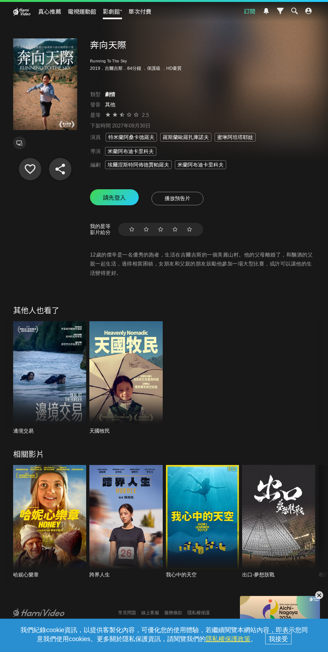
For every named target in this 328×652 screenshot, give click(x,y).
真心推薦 (49, 11)
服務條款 (173, 612)
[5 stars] (189, 229)
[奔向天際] (30, 169)
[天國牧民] (126, 378)
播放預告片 (177, 198)
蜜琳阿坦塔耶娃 (235, 137)
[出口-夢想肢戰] (279, 521)
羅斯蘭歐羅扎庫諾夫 (186, 137)
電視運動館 (82, 11)
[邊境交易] (49, 378)
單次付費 (140, 11)
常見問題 (127, 612)
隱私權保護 (198, 612)
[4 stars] (175, 229)
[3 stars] (160, 229)
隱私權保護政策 (228, 638)
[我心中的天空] (202, 521)
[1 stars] (132, 229)
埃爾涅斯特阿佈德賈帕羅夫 (138, 164)
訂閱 (249, 11)
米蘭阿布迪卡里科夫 (131, 151)
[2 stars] (146, 229)
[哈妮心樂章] (49, 521)
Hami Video (21, 11)
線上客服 (150, 612)
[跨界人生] (126, 521)
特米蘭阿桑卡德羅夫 (131, 137)
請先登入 (114, 197)
